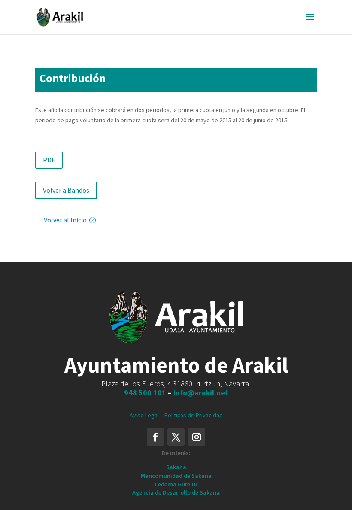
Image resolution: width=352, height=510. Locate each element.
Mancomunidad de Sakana (176, 476)
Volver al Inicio (65, 220)
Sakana (176, 467)
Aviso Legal (144, 415)
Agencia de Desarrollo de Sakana (176, 492)
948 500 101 (145, 393)
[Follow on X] (176, 437)
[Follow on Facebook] (155, 437)
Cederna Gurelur (176, 484)
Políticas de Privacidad (193, 415)
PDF (49, 159)
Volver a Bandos (66, 190)
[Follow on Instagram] (196, 437)
